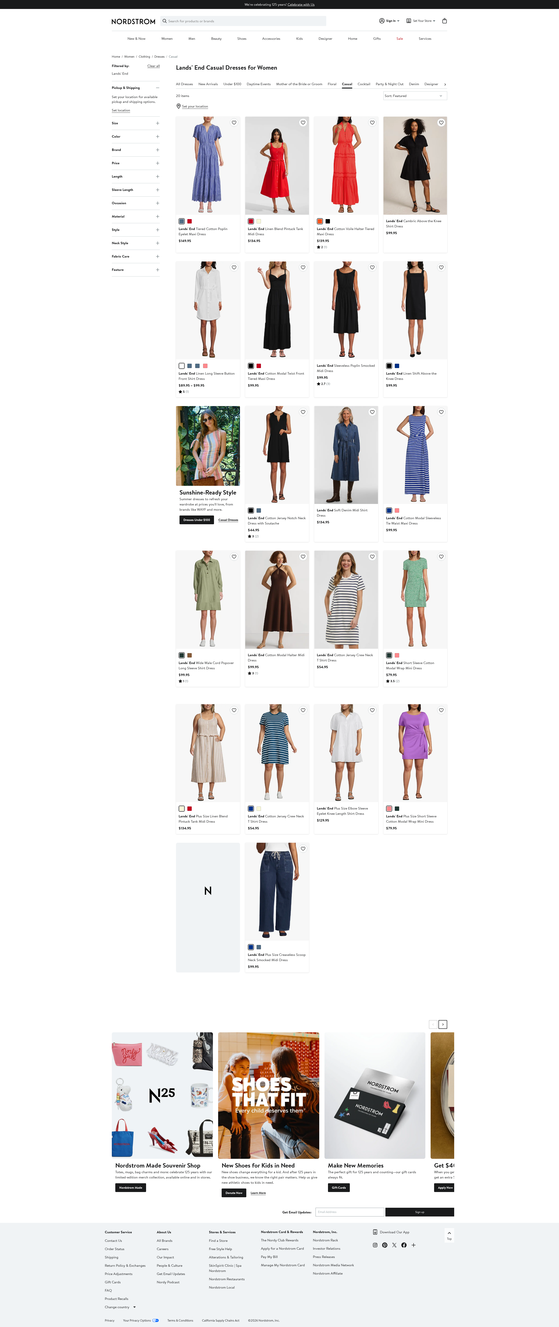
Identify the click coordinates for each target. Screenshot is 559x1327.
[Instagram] (375, 1245)
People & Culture (169, 1265)
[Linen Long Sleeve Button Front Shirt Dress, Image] (208, 310)
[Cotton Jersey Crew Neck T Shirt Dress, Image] (346, 600)
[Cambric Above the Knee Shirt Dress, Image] (415, 166)
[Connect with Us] (413, 1245)
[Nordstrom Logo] (133, 21)
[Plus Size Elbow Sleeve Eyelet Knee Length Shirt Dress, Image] (346, 753)
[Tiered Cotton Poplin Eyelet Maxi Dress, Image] (208, 166)
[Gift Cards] (375, 1095)
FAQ (108, 1290)
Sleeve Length (122, 189)
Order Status (114, 1248)
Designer (325, 38)
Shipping (111, 1257)
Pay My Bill (269, 1256)
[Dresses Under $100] (208, 446)
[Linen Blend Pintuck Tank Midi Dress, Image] (277, 166)
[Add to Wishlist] (234, 122)
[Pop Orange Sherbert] (320, 221)
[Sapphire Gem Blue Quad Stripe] (389, 510)
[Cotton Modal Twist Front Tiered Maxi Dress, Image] (277, 310)
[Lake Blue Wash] (259, 947)
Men (191, 38)
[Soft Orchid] (397, 510)
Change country (117, 1307)
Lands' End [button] (120, 73)
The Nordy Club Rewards (279, 1240)
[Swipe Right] (442, 1024)
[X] (394, 1245)
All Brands (165, 1240)
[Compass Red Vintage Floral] (259, 366)
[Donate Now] (268, 1095)
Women (167, 38)
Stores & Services (222, 1232)
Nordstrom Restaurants (227, 1279)
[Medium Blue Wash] (197, 366)
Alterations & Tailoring (226, 1257)
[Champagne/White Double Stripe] (259, 221)
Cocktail (364, 83)
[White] (181, 366)
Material (118, 216)
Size (115, 123)
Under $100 (232, 83)
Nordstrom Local (222, 1287)
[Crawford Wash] (251, 947)
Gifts (377, 38)
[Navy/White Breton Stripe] (259, 510)
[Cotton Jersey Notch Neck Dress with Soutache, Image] (277, 455)
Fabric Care (120, 256)
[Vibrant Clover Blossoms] (389, 655)
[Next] (445, 84)
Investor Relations (326, 1248)
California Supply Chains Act (220, 1320)
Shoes (242, 38)
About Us (164, 1232)
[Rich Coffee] (189, 655)
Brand (116, 149)
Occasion (119, 203)
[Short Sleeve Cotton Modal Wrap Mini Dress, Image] (415, 600)
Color (116, 136)
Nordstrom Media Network (333, 1265)
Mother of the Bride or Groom (299, 83)
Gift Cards (339, 1187)
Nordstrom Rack (325, 1240)
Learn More (258, 1193)
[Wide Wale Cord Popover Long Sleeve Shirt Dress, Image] (208, 600)
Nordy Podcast (168, 1282)
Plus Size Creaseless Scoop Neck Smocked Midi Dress (277, 957)
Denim (414, 83)
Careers (163, 1248)
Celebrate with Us (301, 4)
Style (115, 229)
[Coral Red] (251, 221)
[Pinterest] (384, 1245)
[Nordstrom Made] (162, 1095)
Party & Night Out (390, 83)
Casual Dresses (228, 520)
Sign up (419, 1212)
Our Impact (165, 1257)
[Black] (328, 221)
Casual (347, 83)
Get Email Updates (171, 1273)
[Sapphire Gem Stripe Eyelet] (181, 221)
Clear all (153, 66)
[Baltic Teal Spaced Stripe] (251, 808)
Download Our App (394, 1232)
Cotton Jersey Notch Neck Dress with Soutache (277, 521)
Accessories (271, 38)
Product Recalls (116, 1298)
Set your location (195, 106)
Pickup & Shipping (126, 87)
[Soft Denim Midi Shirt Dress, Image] (346, 455)
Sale (400, 38)
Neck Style (120, 242)
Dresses (159, 56)
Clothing (144, 56)
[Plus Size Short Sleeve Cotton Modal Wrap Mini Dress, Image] (415, 753)
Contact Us (113, 1240)
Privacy (109, 1320)
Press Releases (324, 1256)
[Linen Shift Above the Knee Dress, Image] (415, 310)
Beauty (216, 38)
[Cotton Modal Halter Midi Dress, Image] (277, 600)
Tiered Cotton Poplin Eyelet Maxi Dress (203, 231)
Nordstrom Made (130, 1187)
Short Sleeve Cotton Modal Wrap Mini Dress (410, 665)
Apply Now (445, 1187)
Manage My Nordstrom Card (283, 1265)
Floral (332, 83)
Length (117, 176)
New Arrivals (208, 83)
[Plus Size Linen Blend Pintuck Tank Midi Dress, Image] (208, 753)
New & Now (136, 38)
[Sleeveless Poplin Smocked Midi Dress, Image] (346, 310)
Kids (299, 38)
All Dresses (184, 83)
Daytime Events (259, 83)
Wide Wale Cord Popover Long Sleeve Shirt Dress (206, 665)
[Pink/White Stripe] (205, 366)
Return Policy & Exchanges (125, 1265)
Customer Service (118, 1232)
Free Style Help (220, 1248)
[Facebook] (404, 1245)
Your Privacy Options (137, 1320)
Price (115, 163)
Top (449, 1239)
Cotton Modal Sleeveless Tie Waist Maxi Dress (413, 521)
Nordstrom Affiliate (328, 1273)
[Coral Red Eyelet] (189, 221)
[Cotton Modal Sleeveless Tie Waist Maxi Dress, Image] (415, 455)
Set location (121, 110)
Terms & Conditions (180, 1320)
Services (425, 38)
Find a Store (218, 1240)
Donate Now (234, 1193)
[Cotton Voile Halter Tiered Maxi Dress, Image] (346, 166)
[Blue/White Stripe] (189, 366)
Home (352, 38)
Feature (118, 269)
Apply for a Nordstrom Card (282, 1248)
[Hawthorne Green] (181, 655)
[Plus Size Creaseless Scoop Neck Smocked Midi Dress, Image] (277, 892)
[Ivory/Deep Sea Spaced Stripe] (259, 808)
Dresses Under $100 (196, 520)
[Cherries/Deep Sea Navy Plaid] (397, 366)
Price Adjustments (119, 1273)
